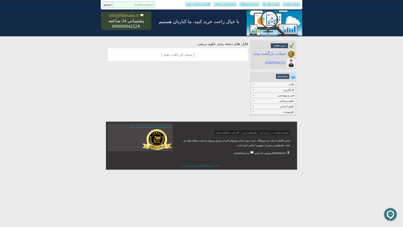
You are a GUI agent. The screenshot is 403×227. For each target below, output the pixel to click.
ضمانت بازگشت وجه (270, 53)
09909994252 (276, 63)
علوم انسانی (287, 106)
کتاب (291, 84)
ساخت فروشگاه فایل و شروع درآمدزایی (200, 165)
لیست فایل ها (271, 4)
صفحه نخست (291, 4)
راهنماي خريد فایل (225, 4)
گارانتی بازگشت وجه (198, 4)
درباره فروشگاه (249, 4)
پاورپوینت (288, 111)
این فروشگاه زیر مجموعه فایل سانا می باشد (151, 126)
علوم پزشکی (286, 100)
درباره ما (265, 132)
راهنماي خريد (249, 132)
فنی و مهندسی (285, 95)
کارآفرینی (288, 89)
